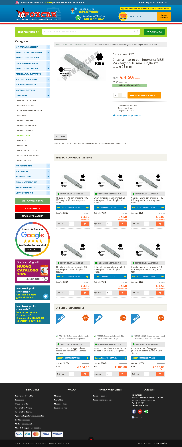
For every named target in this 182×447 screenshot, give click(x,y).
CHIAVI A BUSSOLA (25, 130)
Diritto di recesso (22, 420)
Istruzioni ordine (22, 404)
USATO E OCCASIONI (24, 193)
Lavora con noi (60, 408)
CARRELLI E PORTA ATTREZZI (28, 155)
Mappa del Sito (60, 404)
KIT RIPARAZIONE (23, 176)
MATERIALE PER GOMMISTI (27, 79)
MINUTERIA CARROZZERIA (27, 47)
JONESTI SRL (137, 395)
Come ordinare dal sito (103, 400)
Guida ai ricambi (100, 396)
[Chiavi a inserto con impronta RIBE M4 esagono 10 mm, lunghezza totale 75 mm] (81, 66)
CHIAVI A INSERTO (24, 135)
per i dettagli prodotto (128, 115)
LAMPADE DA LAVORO (26, 100)
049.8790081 (89, 11)
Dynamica (162, 443)
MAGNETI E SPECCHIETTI (27, 150)
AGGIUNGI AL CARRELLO (146, 95)
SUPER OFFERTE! (32, 208)
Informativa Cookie (23, 412)
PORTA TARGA (22, 171)
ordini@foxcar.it (141, 405)
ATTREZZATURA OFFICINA (27, 68)
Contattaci (162, 2)
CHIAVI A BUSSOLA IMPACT (28, 125)
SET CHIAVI (21, 140)
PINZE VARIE (22, 145)
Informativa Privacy (23, 408)
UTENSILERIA (21, 95)
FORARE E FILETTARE (25, 105)
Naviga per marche (32, 216)
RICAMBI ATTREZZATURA (26, 182)
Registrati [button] (150, 2)
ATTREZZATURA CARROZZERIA (29, 52)
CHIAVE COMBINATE (25, 120)
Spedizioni (19, 400)
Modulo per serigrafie (24, 424)
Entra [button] (141, 2)
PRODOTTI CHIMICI (24, 166)
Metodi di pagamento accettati (28, 428)
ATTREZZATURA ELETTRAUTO (28, 74)
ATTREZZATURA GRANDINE (27, 58)
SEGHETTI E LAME (24, 160)
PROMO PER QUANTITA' (26, 187)
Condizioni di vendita (24, 396)
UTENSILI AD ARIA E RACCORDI (29, 110)
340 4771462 (93, 18)
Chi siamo (58, 396)
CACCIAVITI (21, 115)
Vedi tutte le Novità (32, 201)
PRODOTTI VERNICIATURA (27, 63)
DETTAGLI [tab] (60, 136)
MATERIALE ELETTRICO (25, 90)
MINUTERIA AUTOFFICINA (27, 85)
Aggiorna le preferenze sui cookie (29, 416)
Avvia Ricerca (154, 31)
